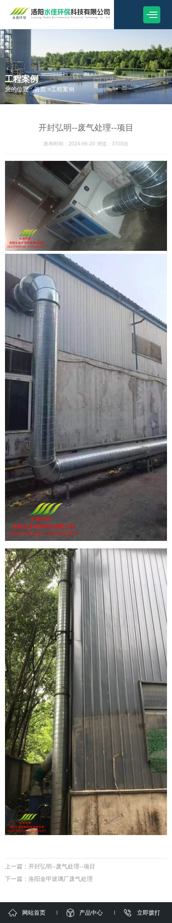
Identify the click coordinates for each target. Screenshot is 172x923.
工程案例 (62, 89)
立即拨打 (148, 912)
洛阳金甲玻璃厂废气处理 (60, 878)
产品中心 (91, 912)
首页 (40, 89)
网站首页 (34, 912)
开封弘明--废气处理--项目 (61, 866)
